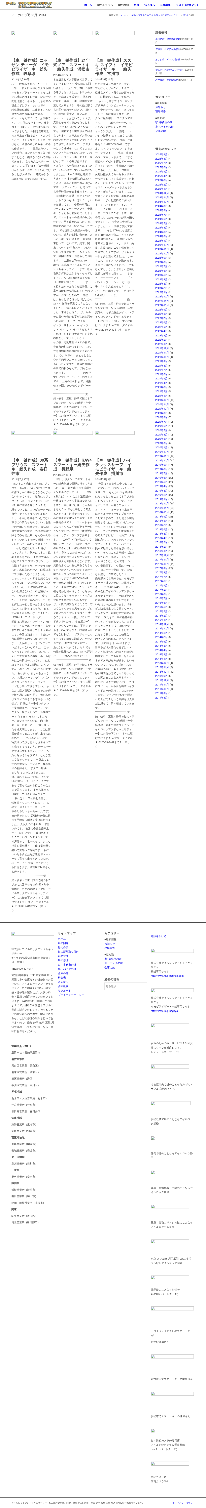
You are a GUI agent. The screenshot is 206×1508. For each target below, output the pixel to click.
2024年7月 (161, 214)
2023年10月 (162, 253)
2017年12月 (162, 555)
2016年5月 (161, 607)
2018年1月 (161, 551)
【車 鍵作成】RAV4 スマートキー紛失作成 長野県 (74, 464)
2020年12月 (162, 400)
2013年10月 (162, 671)
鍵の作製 (63, 947)
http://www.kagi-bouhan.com (167, 975)
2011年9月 (161, 693)
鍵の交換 (63, 956)
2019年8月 (161, 469)
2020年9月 (161, 413)
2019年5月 (161, 482)
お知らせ (160, 107)
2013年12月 (162, 663)
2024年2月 (161, 236)
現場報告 (160, 111)
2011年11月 (162, 684)
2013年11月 (162, 667)
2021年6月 (161, 374)
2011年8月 (161, 697)
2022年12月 (162, 296)
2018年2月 (161, 546)
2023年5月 (161, 275)
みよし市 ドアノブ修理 (167, 59)
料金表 (62, 977)
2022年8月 (161, 314)
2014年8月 (161, 633)
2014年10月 (162, 628)
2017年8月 (161, 572)
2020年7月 (161, 421)
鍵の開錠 (63, 943)
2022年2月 (161, 339)
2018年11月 (162, 508)
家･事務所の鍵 (163, 122)
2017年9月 (161, 568)
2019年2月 (161, 495)
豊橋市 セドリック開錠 (167, 49)
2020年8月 (161, 417)
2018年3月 (161, 542)
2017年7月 (161, 577)
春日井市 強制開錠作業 (167, 38)
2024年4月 (161, 227)
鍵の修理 (63, 960)
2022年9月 (161, 309)
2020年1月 (161, 447)
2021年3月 (161, 387)
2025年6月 (161, 167)
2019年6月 (161, 477)
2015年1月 (161, 620)
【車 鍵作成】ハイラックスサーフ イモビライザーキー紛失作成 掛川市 (113, 466)
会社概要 (63, 986)
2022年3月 (161, 335)
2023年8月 (161, 262)
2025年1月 (161, 189)
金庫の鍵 (160, 131)
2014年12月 (162, 624)
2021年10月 (162, 357)
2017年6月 (161, 581)
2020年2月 (161, 443)
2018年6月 (161, 529)
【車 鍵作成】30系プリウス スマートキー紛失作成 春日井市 (29, 466)
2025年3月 (161, 180)
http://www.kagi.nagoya (164, 1011)
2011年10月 (162, 689)
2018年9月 (161, 516)
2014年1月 (161, 659)
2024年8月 (161, 210)
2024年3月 (161, 232)
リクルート (64, 990)
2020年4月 (161, 434)
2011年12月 (162, 680)
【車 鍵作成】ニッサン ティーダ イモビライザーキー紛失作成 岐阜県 (30, 66)
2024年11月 (162, 197)
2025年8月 (161, 158)
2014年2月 (161, 654)
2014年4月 (161, 650)
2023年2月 (161, 288)
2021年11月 (162, 352)
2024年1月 (161, 240)
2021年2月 (161, 391)
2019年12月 (162, 452)
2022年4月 (161, 331)
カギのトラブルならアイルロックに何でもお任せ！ (154, 14)
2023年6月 (161, 271)
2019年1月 (161, 499)
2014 (185, 14)
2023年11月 (162, 249)
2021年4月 (161, 383)
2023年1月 (161, 292)
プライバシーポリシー (71, 995)
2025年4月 (161, 176)
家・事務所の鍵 (67, 964)
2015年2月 (161, 615)
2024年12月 (162, 193)
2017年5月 (161, 585)
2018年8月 (161, 520)
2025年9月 (161, 154)
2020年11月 (162, 404)
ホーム (123, 14)
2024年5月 (161, 223)
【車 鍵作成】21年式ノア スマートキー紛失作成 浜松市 (71, 64)
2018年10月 (162, 512)
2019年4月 (161, 486)
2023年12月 (162, 245)
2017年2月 (161, 589)
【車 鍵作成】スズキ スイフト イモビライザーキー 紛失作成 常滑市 (114, 66)
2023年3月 (161, 283)
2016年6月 (161, 602)
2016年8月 (161, 594)
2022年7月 (161, 318)
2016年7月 (161, 598)
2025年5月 (161, 171)
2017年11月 (162, 559)
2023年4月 (161, 279)
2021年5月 (161, 378)
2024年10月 (162, 202)
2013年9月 (161, 676)
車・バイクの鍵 (164, 126)
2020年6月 (161, 426)
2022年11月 (162, 301)
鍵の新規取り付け (68, 951)
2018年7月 (161, 525)
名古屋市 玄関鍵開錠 (166, 79)
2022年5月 (161, 327)
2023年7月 (161, 266)
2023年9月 (161, 257)
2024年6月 (161, 219)
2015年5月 (161, 611)
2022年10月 (162, 305)
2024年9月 (161, 206)
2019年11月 (162, 456)
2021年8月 (161, 365)
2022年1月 (161, 344)
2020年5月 (161, 430)
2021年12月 (162, 348)
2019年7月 (161, 473)
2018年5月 (161, 533)
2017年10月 (162, 564)
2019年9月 (161, 464)
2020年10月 (162, 408)
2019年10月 (162, 460)
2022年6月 (161, 322)
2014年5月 (161, 645)
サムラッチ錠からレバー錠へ (169, 69)
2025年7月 (161, 163)
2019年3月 (161, 490)
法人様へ (63, 982)
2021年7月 (161, 370)
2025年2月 (161, 184)
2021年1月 (161, 395)
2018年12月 (162, 503)
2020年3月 (161, 439)
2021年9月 (161, 361)
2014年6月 (161, 641)
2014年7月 (161, 637)
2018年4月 (161, 538)
